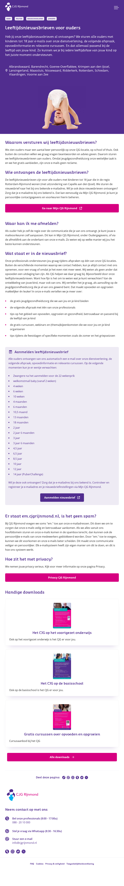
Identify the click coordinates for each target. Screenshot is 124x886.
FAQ (32, 863)
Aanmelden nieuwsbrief (59, 497)
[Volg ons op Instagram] (13, 851)
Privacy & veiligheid (55, 863)
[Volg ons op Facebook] (7, 851)
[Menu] (116, 7)
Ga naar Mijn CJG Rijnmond (59, 208)
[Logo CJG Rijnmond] (23, 802)
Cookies (39, 863)
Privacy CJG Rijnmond (62, 577)
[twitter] (86, 777)
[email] (68, 777)
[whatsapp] (72, 777)
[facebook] (77, 777)
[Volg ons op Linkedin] (18, 851)
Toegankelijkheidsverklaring (80, 863)
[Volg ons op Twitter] (24, 851)
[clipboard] (63, 777)
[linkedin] (81, 777)
